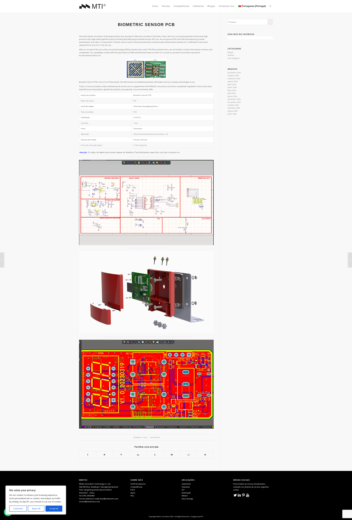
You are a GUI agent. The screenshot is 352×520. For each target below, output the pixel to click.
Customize (18, 508)
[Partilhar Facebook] (87, 454)
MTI (201, 516)
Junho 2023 (232, 114)
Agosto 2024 (233, 81)
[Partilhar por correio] (205, 454)
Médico (185, 495)
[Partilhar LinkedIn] (138, 454)
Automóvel (186, 484)
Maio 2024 (232, 90)
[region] (36, 500)
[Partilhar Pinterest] (121, 454)
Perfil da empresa (137, 484)
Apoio (132, 493)
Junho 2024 (232, 87)
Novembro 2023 (234, 102)
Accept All (54, 508)
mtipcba (156, 437)
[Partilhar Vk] (171, 454)
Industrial (186, 487)
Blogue (230, 52)
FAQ (132, 495)
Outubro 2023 (233, 105)
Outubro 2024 (233, 75)
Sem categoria (234, 58)
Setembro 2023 (234, 108)
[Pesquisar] (270, 6)
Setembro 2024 (234, 78)
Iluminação (186, 493)
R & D (132, 490)
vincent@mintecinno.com (89, 501)
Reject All (36, 508)
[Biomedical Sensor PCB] (2, 260)
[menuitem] (155, 6)
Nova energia (187, 498)
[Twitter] (235, 495)
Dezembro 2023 (234, 99)
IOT (183, 490)
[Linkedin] (239, 495)
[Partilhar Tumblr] (155, 454)
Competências (136, 487)
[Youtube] (248, 495)
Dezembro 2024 (234, 72)
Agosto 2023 (233, 111)
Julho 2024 (232, 84)
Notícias (146, 20)
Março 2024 (232, 96)
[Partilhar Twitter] (104, 454)
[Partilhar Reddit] (188, 454)
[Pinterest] (243, 495)
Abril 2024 (232, 93)
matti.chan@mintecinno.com (106, 498)
